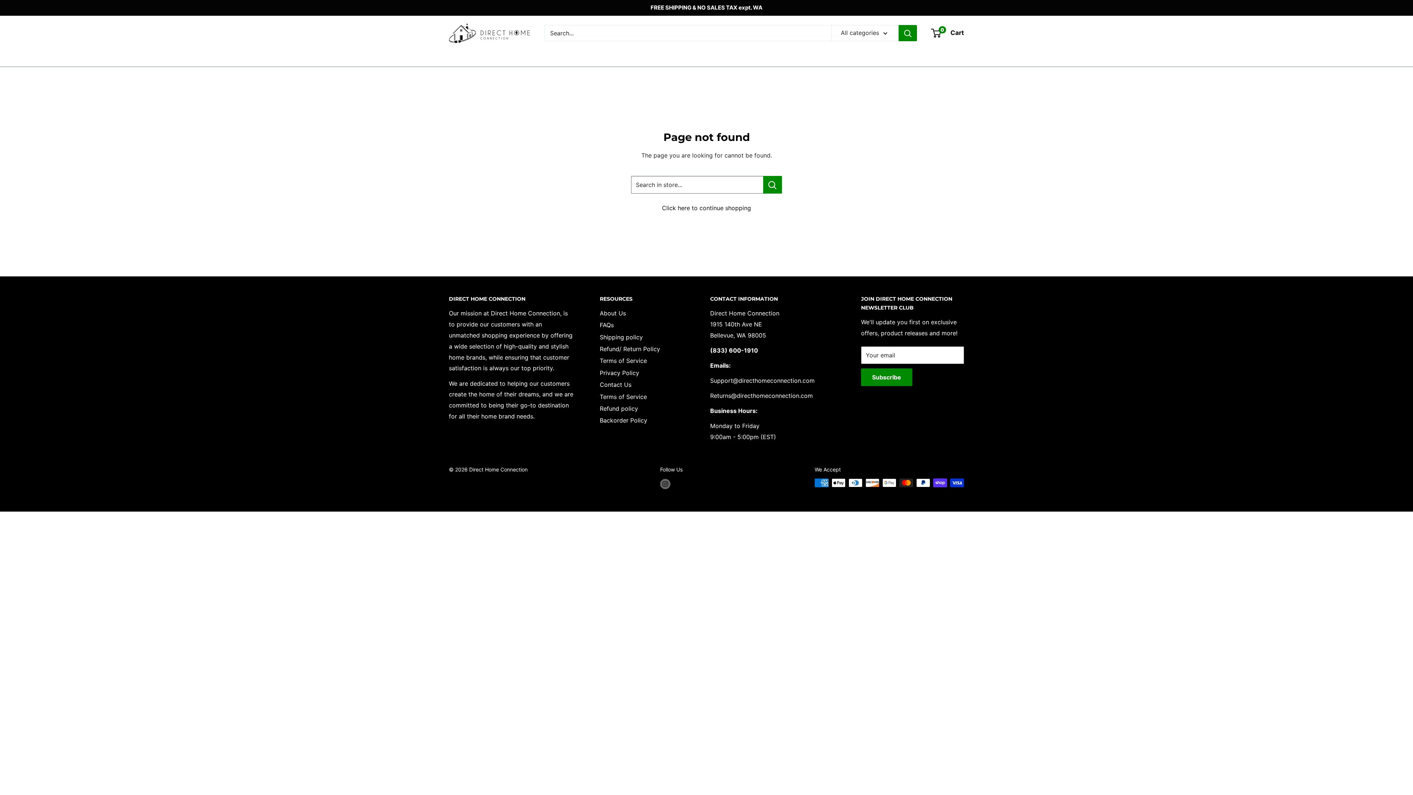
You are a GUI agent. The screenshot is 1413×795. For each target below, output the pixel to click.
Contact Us (615, 384)
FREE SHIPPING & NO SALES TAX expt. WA (706, 7)
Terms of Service (623, 360)
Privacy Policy (619, 373)
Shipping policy (621, 337)
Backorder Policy (623, 420)
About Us (613, 313)
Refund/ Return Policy (630, 349)
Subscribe (886, 377)
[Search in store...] (772, 185)
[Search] (908, 33)
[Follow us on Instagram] (665, 483)
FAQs (607, 325)
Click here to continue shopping (706, 208)
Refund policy (619, 408)
